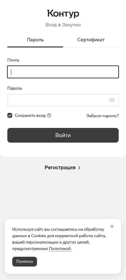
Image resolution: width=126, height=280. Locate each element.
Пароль (14, 88)
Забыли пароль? (102, 115)
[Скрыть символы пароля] (112, 100)
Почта (13, 60)
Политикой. (60, 248)
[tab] (35, 40)
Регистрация (60, 167)
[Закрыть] (112, 226)
